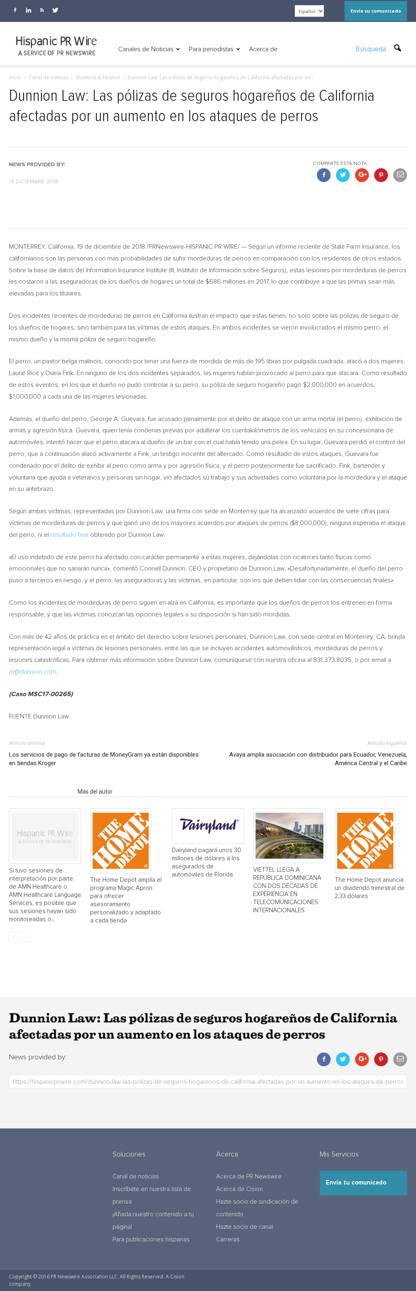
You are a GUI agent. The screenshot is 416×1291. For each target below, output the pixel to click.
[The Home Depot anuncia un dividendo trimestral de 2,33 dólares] (371, 840)
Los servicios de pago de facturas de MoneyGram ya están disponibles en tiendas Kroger (104, 759)
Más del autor (95, 791)
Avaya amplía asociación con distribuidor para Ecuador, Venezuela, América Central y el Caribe (318, 759)
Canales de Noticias (145, 49)
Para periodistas (211, 49)
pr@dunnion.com (32, 671)
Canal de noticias (136, 1177)
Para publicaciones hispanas (151, 1240)
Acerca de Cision (239, 1189)
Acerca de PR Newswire (249, 1177)
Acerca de (263, 49)
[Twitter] (55, 10)
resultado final (69, 535)
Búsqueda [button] (371, 48)
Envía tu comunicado (356, 1183)
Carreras (228, 1240)
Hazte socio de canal (244, 1227)
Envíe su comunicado (376, 11)
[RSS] (42, 10)
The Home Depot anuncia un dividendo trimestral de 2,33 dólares (370, 888)
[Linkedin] (28, 10)
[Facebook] (15, 10)
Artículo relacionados (41, 791)
